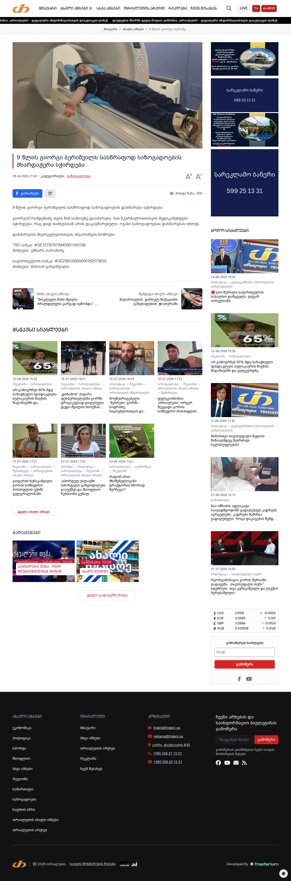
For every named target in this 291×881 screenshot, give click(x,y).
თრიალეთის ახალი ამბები (81, 388)
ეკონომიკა (143, 466)
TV (256, 8)
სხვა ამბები (108, 9)
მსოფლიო (21, 759)
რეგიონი (68, 384)
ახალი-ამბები (133, 29)
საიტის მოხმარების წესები (93, 864)
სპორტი (67, 466)
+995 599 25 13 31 (168, 762)
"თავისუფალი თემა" (246, 574)
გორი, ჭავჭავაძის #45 (171, 745)
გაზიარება (29, 193)
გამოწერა (244, 664)
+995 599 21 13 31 (167, 753)
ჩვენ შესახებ (203, 9)
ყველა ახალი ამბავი (34, 511)
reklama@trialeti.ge (168, 736)
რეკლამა (178, 9)
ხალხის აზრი (24, 810)
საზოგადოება (79, 176)
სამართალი (220, 500)
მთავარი (48, 9)
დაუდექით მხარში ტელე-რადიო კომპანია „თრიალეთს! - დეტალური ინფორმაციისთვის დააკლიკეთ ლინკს (166, 20)
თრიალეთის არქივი (144, 9)
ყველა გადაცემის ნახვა (107, 595)
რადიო (269, 8)
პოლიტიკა (117, 384)
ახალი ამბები (74, 9)
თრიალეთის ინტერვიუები (129, 392)
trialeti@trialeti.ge (166, 728)
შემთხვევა (169, 392)
